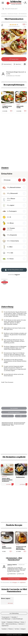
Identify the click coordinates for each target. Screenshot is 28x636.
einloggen (14, 582)
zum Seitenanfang (14, 613)
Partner (22, 622)
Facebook (4, 629)
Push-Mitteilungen (6, 618)
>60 (2, 24)
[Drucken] (25, 64)
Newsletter (14, 617)
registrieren (23, 582)
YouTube (17, 629)
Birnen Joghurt (5, 598)
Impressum (21, 623)
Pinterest (10, 629)
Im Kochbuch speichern (14, 412)
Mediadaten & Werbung (13, 622)
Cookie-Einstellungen (17, 618)
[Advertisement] (14, 503)
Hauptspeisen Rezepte (7, 424)
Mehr (12, 425)
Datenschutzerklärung (11, 623)
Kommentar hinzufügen (14, 578)
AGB (3, 623)
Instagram (23, 629)
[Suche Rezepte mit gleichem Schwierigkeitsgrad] (25, 25)
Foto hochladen (14, 408)
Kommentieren (12, 573)
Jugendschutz (5, 625)
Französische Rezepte (20, 422)
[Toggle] (24, 3)
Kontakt (3, 622)
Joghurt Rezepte (6, 425)
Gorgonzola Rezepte (19, 424)
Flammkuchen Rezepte (7, 422)
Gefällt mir (21, 573)
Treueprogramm (6, 617)
